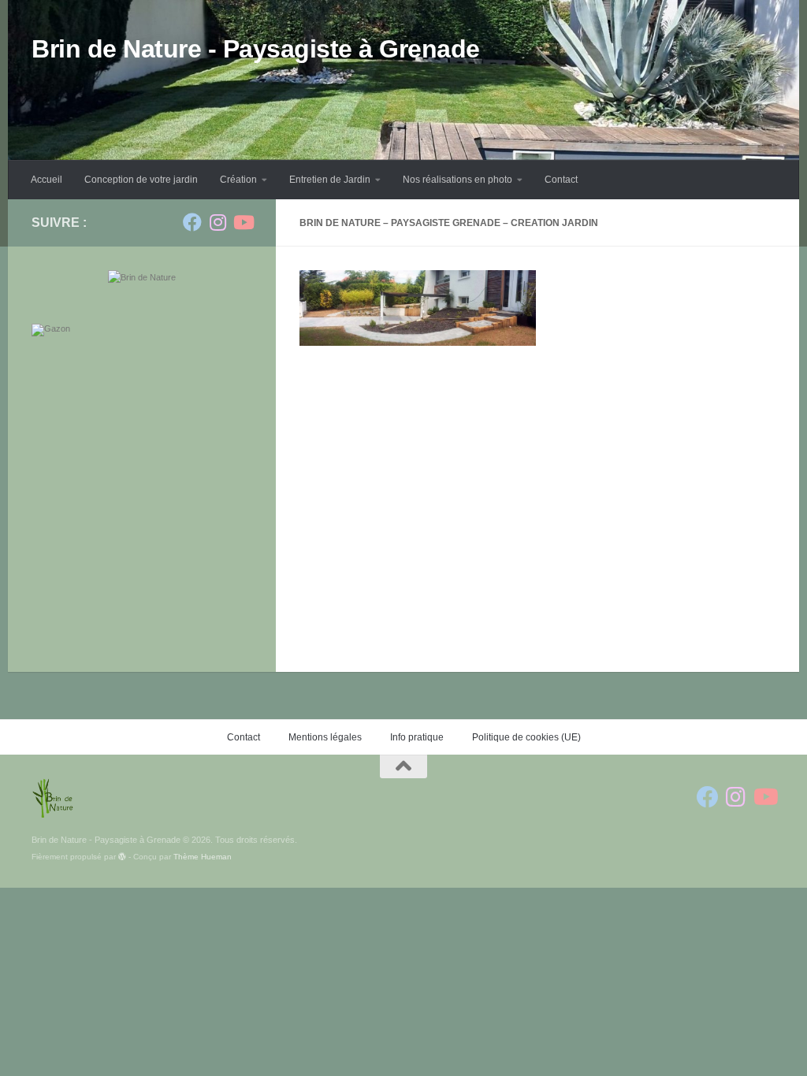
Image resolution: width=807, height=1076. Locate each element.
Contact (561, 179)
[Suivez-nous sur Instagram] (217, 222)
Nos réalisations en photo (457, 179)
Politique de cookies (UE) (526, 737)
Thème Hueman (202, 856)
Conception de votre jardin (141, 179)
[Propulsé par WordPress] (122, 857)
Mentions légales (325, 737)
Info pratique (417, 737)
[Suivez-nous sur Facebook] (192, 222)
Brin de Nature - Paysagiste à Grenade (256, 49)
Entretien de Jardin (329, 179)
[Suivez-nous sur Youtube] (242, 222)
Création (238, 179)
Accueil (46, 179)
